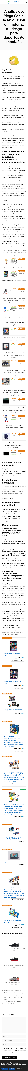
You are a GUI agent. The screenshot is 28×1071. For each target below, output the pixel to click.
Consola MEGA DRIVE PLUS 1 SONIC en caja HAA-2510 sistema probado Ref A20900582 (14, 355)
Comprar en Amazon (18, 660)
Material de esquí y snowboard (12, 990)
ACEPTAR (5, 1068)
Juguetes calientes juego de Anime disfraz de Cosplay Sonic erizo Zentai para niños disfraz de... (14, 410)
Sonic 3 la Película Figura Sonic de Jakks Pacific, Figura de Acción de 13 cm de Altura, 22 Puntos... (14, 300)
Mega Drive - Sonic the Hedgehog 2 (14, 862)
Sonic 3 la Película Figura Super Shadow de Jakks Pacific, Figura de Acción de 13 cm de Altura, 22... (14, 253)
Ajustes (18, 1068)
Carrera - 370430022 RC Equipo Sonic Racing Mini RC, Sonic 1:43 (13, 838)
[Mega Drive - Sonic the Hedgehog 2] (14, 855)
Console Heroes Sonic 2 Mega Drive (14, 268)
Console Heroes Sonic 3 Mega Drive (12, 682)
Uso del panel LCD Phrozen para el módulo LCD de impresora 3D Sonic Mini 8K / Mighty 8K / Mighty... (14, 445)
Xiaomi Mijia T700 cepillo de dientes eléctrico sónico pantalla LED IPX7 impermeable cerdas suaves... (14, 428)
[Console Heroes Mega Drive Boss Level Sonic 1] (14, 701)
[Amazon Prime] (22, 657)
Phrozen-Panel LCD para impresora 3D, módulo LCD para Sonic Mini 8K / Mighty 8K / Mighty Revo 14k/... (14, 393)
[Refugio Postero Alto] (14, 2)
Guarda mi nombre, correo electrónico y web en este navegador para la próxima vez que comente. (15, 1051)
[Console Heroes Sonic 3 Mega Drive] (14, 673)
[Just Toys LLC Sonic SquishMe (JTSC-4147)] (14, 913)
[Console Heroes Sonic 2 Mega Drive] (14, 646)
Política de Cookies (15, 1063)
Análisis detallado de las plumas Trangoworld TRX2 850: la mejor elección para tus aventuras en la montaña (13, 1004)
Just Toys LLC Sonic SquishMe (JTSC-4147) (12, 921)
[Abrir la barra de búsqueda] (2, 2)
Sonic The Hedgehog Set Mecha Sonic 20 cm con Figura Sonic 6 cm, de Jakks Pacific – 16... (14, 283)
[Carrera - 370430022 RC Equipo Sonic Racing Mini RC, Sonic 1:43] (14, 830)
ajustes (12, 1066)
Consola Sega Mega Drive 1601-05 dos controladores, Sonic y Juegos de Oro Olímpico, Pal (14, 373)
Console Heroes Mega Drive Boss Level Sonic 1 (13, 710)
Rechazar (12, 1068)
